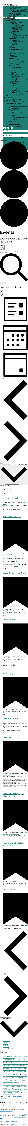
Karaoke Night (9, 620)
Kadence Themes (22, 1124)
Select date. (2, 485)
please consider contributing (6, 1111)
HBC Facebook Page (12, 1121)
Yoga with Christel (10, 498)
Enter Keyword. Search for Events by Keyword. (10, 251)
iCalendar (5, 1042)
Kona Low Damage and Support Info (11, 1074)
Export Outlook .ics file (8, 1048)
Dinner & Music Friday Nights (15, 573)
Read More (16, 566)
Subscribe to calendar (5, 1018)
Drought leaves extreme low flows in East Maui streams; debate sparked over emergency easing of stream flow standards (15, 1087)
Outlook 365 (5, 1044)
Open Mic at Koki (10, 889)
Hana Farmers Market (12, 517)
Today (1, 463)
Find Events (3, 282)
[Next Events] (15, 460)
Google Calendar (6, 1041)
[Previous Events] (15, 419)
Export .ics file (6, 1047)
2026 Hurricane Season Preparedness (11, 1059)
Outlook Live (6, 1045)
